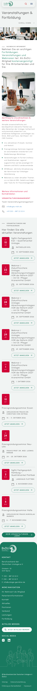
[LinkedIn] (9, 640)
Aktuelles (6, 603)
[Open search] (26, 4)
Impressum (27, 686)
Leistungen (7, 615)
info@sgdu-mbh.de (14, 206)
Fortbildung (7, 619)
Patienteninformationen (12, 596)
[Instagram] (3, 640)
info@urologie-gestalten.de (14, 582)
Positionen (6, 607)
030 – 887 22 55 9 (11, 579)
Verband (6, 611)
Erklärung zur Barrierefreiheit (11, 686)
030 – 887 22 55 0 (11, 576)
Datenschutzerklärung (18, 682)
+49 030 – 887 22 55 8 (15, 211)
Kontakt (5, 600)
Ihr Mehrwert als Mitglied (13, 592)
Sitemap (5, 682)
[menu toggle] (31, 3)
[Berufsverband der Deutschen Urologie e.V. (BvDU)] (9, 548)
